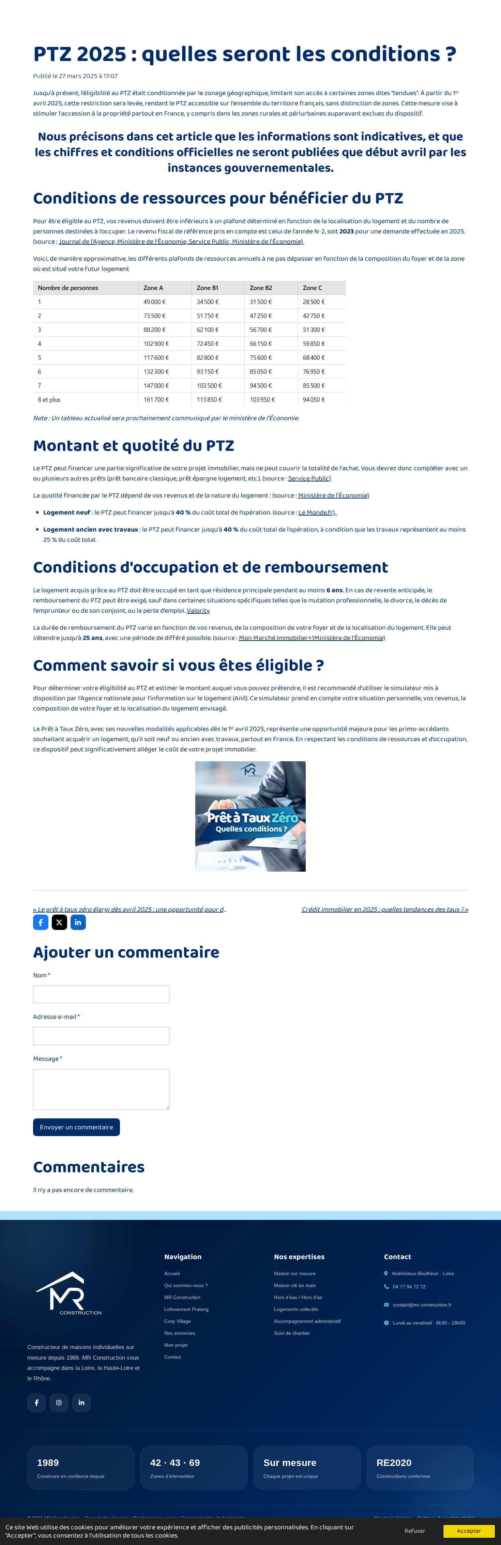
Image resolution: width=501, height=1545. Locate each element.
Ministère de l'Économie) (268, 241)
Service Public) (309, 478)
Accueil (172, 1273)
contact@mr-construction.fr (422, 1304)
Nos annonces (179, 1333)
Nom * (41, 975)
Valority (198, 610)
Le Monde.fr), (318, 512)
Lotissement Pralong (186, 1309)
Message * (47, 1059)
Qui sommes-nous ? (186, 1285)
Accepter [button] (469, 1531)
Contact (172, 1357)
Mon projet (175, 1345)
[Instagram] (59, 1403)
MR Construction (182, 1297)
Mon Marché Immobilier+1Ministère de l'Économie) (312, 637)
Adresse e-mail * (56, 1017)
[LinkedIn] (81, 1403)
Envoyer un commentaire (76, 1127)
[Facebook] (36, 1403)
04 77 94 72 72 (409, 1286)
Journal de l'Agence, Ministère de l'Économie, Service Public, (145, 241)
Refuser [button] (415, 1531)
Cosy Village (177, 1321)
